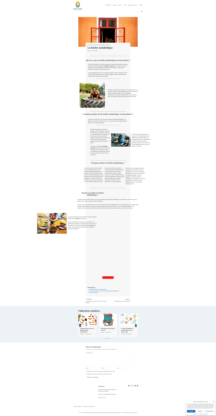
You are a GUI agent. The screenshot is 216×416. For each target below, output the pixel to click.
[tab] (105, 338)
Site (118, 368)
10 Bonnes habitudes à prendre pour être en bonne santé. (127, 330)
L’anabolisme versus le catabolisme (97, 289)
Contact (140, 5)
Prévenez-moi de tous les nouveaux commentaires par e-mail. (101, 371)
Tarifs (125, 5)
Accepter (191, 411)
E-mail (103, 368)
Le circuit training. (93, 292)
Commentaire (89, 352)
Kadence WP (134, 412)
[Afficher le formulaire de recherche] (142, 11)
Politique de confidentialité (203, 413)
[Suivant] (136, 325)
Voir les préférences (209, 411)
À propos (114, 5)
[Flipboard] (137, 386)
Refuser (200, 411)
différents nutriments (109, 66)
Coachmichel (108, 5)
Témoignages (131, 5)
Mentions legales (196, 413)
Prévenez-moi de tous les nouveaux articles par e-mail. (99, 374)
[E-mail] (135, 386)
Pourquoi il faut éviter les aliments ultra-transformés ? (87, 330)
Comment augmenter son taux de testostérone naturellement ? (104, 290)
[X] (131, 386)
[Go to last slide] (80, 325)
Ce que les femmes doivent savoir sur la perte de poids (96, 301)
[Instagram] (133, 386)
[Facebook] (129, 386)
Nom (87, 368)
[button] (213, 401)
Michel (90, 50)
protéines (77, 218)
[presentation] (87, 320)
